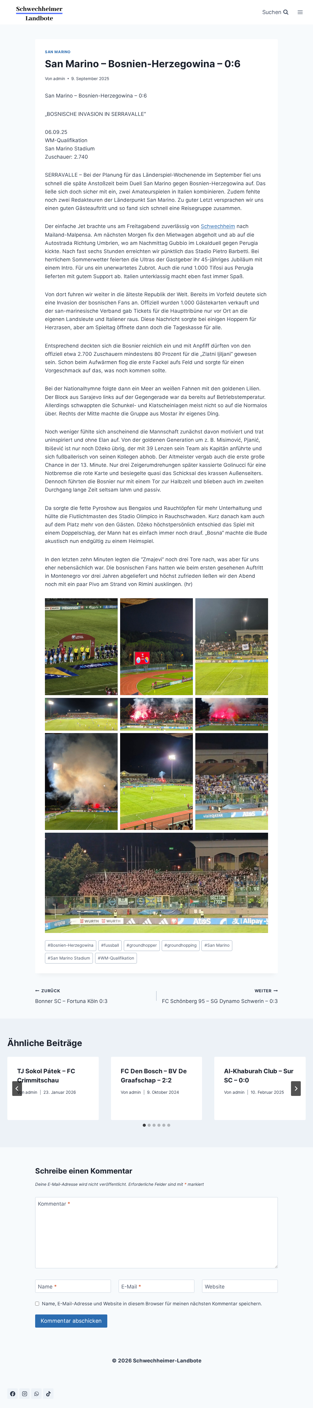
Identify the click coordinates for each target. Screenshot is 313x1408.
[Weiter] (296, 1088)
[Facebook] (12, 1393)
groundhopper (142, 945)
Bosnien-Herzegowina (71, 945)
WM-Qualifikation (116, 958)
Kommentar (54, 1204)
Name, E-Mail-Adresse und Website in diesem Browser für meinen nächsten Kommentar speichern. (152, 1304)
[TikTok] (48, 1393)
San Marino (58, 52)
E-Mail (131, 1286)
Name (47, 1286)
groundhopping (180, 945)
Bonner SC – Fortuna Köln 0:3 (71, 996)
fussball (110, 945)
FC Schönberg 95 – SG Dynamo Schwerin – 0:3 (220, 996)
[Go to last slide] (17, 1088)
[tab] (144, 1125)
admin (59, 78)
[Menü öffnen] (300, 12)
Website (215, 1286)
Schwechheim (218, 226)
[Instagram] (24, 1393)
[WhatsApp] (36, 1393)
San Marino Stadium (69, 958)
